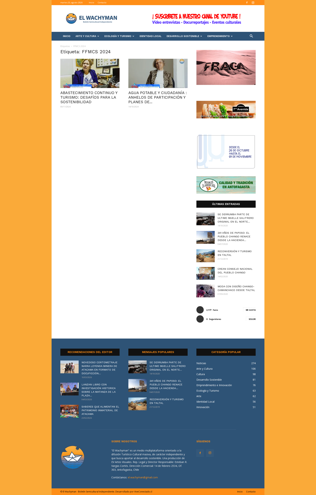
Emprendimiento (218, 36)
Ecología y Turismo (117, 36)
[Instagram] (253, 2)
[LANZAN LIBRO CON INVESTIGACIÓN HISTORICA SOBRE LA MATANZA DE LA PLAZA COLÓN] (69, 389)
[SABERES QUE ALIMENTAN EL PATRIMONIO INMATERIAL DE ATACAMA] (69, 411)
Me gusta (251, 310)
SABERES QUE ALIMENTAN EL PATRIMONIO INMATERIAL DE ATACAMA (100, 410)
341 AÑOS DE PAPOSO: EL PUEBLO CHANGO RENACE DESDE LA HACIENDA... (234, 236)
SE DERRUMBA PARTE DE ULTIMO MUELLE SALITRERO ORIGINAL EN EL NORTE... (236, 218)
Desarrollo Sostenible (183, 36)
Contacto (102, 2)
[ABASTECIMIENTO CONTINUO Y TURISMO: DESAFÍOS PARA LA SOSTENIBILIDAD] (90, 73)
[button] (251, 36)
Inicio (91, 2)
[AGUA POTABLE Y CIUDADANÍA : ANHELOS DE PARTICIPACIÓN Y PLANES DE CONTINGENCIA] (158, 73)
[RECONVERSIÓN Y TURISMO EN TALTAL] (205, 255)
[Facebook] (247, 2)
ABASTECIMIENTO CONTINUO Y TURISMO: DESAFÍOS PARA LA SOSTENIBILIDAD (88, 97)
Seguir (252, 319)
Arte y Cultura (86, 36)
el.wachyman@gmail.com (143, 477)
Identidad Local (150, 36)
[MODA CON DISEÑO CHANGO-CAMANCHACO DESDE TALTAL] (205, 291)
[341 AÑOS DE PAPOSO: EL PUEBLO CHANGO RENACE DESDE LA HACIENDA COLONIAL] (205, 237)
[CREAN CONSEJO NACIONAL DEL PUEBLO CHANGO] (205, 273)
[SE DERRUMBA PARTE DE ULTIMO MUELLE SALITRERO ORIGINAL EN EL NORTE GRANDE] (205, 218)
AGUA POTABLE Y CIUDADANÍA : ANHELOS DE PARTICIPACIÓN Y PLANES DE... (157, 97)
